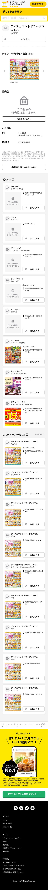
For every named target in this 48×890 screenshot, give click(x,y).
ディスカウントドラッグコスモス (28, 724)
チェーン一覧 (10, 724)
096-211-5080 (24, 142)
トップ (5, 820)
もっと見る (38, 434)
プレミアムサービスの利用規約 (13, 866)
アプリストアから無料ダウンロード (24, 794)
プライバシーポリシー (10, 862)
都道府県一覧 (7, 827)
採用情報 (6, 851)
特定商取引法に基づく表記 (12, 869)
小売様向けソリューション (12, 848)
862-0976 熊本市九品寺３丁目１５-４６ (30, 134)
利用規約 (6, 859)
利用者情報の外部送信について (13, 872)
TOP (3, 724)
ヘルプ (5, 841)
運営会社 (6, 845)
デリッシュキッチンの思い (12, 838)
